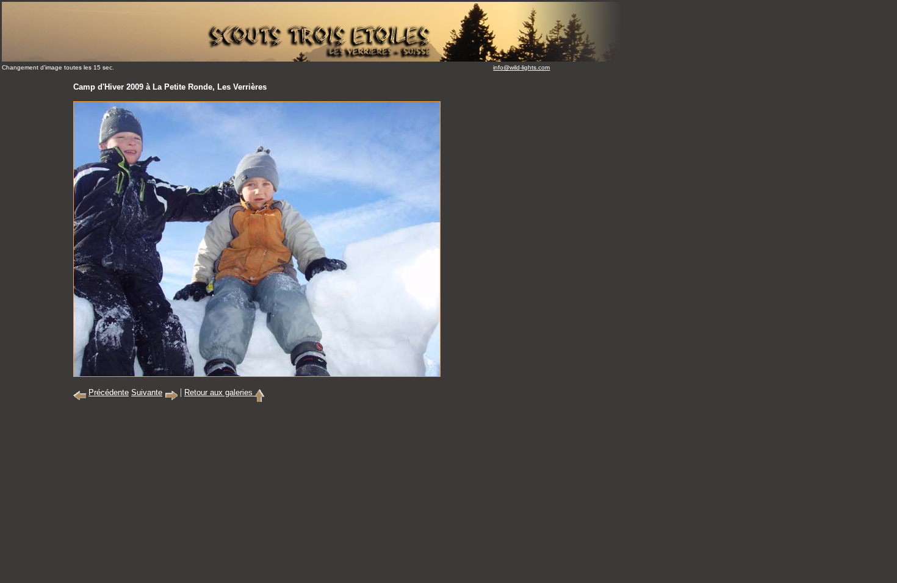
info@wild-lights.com (521, 67)
